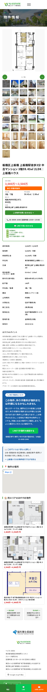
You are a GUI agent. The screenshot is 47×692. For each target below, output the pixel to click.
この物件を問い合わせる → (23, 212)
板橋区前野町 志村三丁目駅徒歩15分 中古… (13, 614)
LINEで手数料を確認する (23, 430)
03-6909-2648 (23, 439)
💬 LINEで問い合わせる (23, 225)
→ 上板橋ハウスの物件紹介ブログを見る (20, 459)
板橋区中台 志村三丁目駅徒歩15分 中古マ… (33, 614)
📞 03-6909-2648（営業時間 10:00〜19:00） (23, 220)
